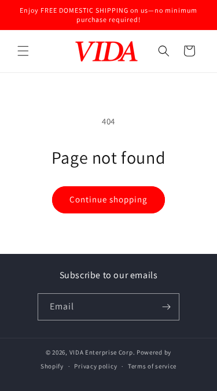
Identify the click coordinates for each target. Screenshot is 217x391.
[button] (23, 51)
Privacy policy (95, 366)
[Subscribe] (166, 306)
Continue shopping (108, 199)
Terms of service (152, 366)
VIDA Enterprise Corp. (102, 352)
